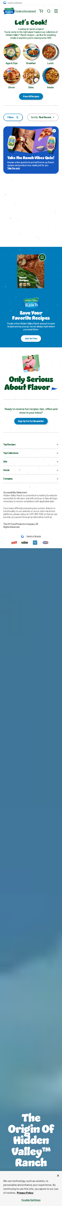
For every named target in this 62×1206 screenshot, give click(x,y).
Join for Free (31, 338)
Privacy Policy (25, 1192)
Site (5, 461)
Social (6, 470)
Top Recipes (9, 444)
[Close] (58, 1175)
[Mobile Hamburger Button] (56, 11)
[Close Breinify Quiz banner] (54, 131)
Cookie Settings (30, 1199)
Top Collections (10, 453)
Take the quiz (13, 168)
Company (8, 478)
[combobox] (43, 117)
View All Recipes (31, 96)
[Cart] (41, 11)
